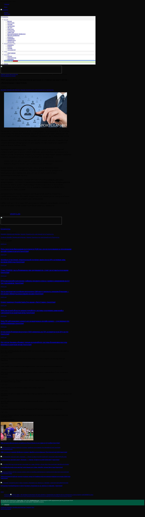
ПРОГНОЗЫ (6, 54)
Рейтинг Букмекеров (13, 35)
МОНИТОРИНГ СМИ (11, 61)
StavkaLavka (11, 31)
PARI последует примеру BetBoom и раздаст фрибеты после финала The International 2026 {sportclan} (34, 452)
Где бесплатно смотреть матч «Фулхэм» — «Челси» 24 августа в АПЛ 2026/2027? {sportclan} (30, 460)
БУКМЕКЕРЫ (10, 45)
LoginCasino (11, 26)
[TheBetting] (4, 10)
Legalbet (10, 24)
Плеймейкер (11, 39)
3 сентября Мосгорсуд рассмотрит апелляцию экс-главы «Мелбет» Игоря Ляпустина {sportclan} (32, 467)
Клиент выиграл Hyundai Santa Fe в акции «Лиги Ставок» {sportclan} (28, 302)
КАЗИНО (9, 46)
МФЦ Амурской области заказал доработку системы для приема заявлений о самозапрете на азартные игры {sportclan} (32, 311)
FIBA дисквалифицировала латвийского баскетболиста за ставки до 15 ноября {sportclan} (30, 443)
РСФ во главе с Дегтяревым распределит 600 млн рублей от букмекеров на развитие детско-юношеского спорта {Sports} (38, 496)
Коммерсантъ (11, 40)
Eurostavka (10, 23)
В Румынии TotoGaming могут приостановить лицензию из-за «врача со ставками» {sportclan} (31, 486)
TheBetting (10, 32)
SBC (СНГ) (9, 27)
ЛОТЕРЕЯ (9, 48)
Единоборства (11, 58)
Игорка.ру (10, 37)
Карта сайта (20, 500)
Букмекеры (5, 229)
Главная (3, 74)
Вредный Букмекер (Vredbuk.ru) (16, 34)
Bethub (9, 21)
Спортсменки (11, 53)
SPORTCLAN (15, 214)
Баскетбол (10, 59)
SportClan (10, 29)
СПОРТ (5, 51)
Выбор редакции (11, 76)
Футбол (9, 56)
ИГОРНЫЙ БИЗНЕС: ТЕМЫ (9, 43)
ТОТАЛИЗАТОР (11, 50)
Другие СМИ (10, 42)
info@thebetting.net (34, 500)
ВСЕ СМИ (6, 19)
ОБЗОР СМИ (9, 74)
